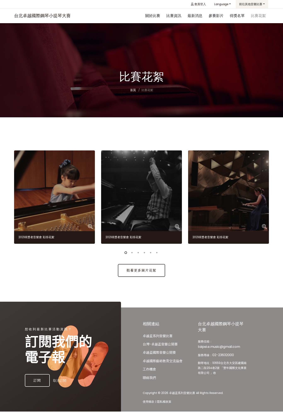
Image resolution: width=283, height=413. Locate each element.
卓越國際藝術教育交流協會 (163, 361)
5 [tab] (150, 252)
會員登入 (200, 4)
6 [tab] (156, 252)
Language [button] (221, 4)
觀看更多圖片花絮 (141, 270)
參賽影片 (216, 15)
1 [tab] (125, 252)
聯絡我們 (149, 377)
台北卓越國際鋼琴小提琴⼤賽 (42, 16)
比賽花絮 (258, 15)
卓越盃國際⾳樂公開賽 (159, 352)
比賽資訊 (173, 15)
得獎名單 (237, 15)
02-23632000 (223, 355)
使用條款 (148, 402)
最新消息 (194, 15)
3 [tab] (137, 252)
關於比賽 (152, 15)
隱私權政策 (164, 402)
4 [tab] (144, 252)
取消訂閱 (59, 381)
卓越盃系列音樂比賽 (158, 336)
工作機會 (149, 369)
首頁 (133, 90)
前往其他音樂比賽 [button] (250, 4)
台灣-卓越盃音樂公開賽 (160, 344)
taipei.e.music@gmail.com (219, 346)
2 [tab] (131, 252)
